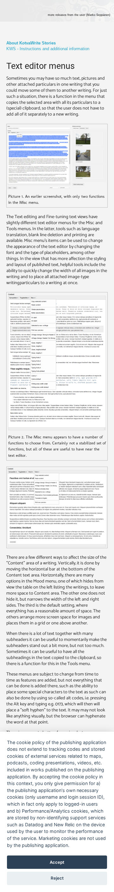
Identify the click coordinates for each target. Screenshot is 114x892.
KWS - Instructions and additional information (47, 48)
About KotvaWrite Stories (31, 43)
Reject (57, 878)
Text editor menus (40, 66)
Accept (57, 862)
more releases (79, 15)
